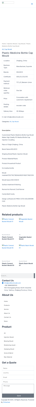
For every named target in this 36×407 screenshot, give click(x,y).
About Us (7, 313)
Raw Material (8, 357)
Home (4, 43)
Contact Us (7, 317)
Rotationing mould (9, 345)
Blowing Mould (8, 341)
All (3, 49)
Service (6, 309)
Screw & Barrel (8, 353)
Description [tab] (6, 130)
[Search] (34, 275)
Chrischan (6, 402)
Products (7, 305)
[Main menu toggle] (32, 4)
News (6, 321)
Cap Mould (21, 43)
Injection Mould (12, 43)
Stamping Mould (9, 349)
